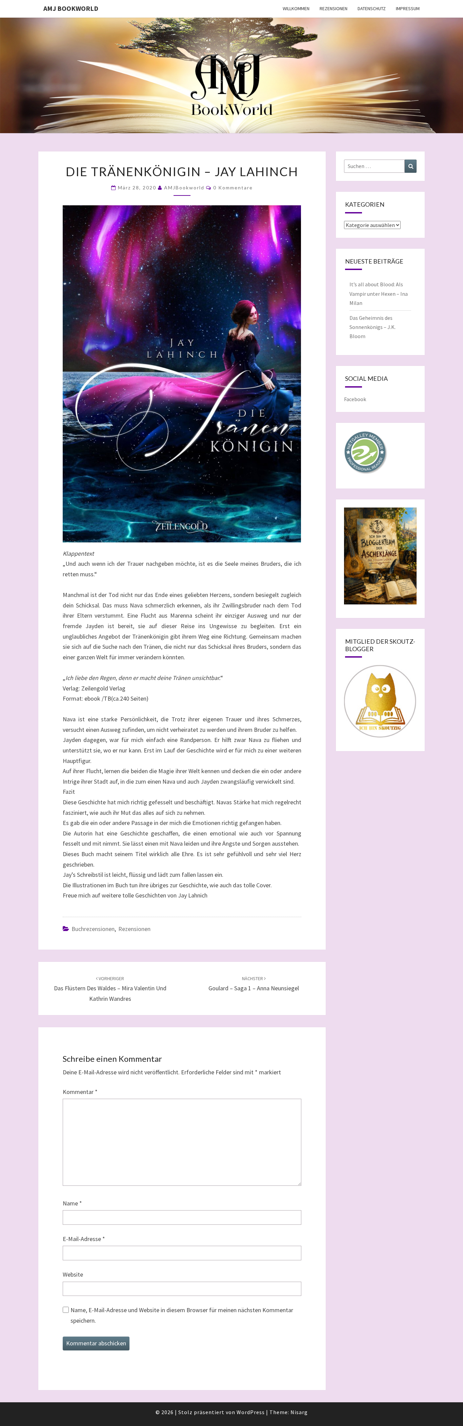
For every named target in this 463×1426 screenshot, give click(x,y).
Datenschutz (372, 8)
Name (72, 1203)
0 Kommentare (233, 187)
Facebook (355, 399)
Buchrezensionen (93, 929)
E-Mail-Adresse (84, 1239)
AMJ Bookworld (70, 8)
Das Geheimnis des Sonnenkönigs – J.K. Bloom (372, 326)
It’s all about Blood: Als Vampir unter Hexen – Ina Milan (378, 293)
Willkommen (296, 8)
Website (73, 1274)
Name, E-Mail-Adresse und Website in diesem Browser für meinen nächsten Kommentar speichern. (182, 1315)
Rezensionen (333, 8)
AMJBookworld (184, 187)
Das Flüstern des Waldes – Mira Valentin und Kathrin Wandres (110, 989)
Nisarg (299, 1412)
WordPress (251, 1412)
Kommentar (80, 1092)
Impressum (408, 8)
